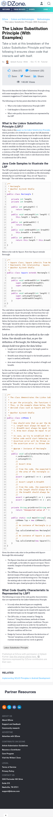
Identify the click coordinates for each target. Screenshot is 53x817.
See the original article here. (23, 656)
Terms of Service (9, 767)
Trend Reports (19, 9)
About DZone (7, 720)
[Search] (49, 4)
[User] (41, 4)
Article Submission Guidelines (15, 745)
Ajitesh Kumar (16, 61)
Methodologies (43, 19)
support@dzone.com (11, 791)
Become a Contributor (11, 749)
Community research (11, 728)
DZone (5, 19)
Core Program (8, 753)
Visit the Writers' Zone (11, 757)
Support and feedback (11, 724)
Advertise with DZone (11, 736)
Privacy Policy (8, 771)
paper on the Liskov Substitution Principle (33, 130)
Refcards (6, 9)
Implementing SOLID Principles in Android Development (26, 678)
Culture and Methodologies (22, 19)
